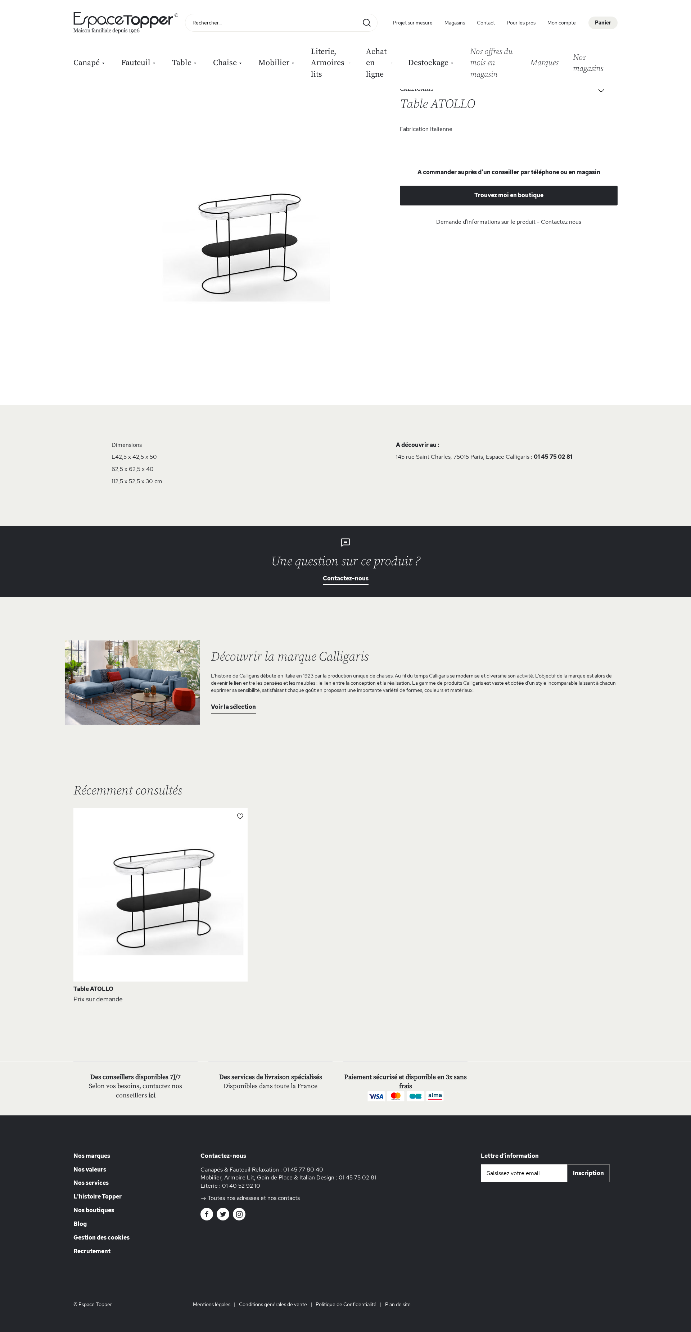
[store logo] (127, 22)
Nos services (91, 1183)
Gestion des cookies (101, 1237)
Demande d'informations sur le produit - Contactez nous (508, 222)
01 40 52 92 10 (241, 1186)
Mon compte (561, 22)
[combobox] (281, 23)
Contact (486, 22)
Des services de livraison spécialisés (270, 1077)
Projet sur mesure (413, 22)
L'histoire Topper (97, 1196)
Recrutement (91, 1251)
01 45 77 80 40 (303, 1169)
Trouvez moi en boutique (508, 195)
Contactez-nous (346, 578)
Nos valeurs (89, 1169)
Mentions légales (211, 1304)
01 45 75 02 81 (553, 457)
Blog (80, 1224)
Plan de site (398, 1304)
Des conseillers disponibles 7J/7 (135, 1077)
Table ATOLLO (93, 989)
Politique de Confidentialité (346, 1304)
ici (152, 1095)
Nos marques (91, 1156)
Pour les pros (521, 22)
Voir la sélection (233, 707)
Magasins (454, 22)
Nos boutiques (93, 1210)
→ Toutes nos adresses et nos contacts (250, 1198)
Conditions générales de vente (273, 1304)
